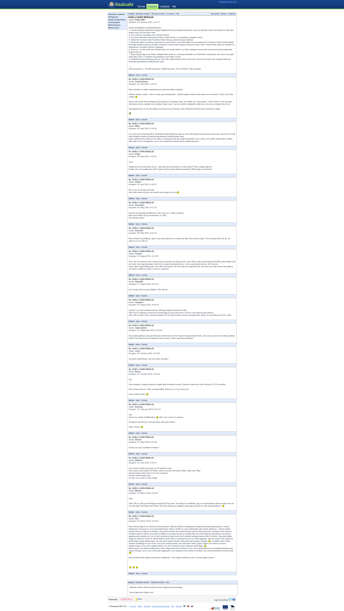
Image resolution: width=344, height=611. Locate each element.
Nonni (138, 372)
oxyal (137, 351)
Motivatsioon (114, 25)
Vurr (137, 518)
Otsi (177, 14)
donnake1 (139, 205)
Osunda (144, 75)
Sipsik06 (139, 282)
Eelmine (224, 14)
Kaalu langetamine (117, 20)
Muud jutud (113, 28)
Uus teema (170, 14)
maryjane (139, 302)
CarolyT (138, 254)
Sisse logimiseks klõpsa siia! (141, 592)
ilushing (139, 407)
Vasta (138, 75)
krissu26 (139, 230)
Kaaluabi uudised (116, 14)
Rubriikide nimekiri (143, 14)
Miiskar (138, 491)
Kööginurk (113, 17)
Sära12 (138, 440)
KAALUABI (140, 20)
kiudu (137, 154)
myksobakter (141, 328)
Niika (137, 126)
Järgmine (232, 14)
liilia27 (138, 182)
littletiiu (138, 460)
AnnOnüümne (141, 81)
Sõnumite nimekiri (158, 14)
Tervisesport (114, 22)
